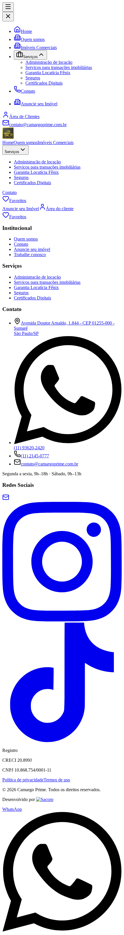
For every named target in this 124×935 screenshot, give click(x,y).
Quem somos (33, 39)
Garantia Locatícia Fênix (47, 72)
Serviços (12, 152)
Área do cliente (60, 208)
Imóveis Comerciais (39, 47)
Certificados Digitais (44, 83)
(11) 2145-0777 (35, 455)
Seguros (32, 77)
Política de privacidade (23, 779)
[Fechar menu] (8, 16)
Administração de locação (48, 62)
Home (26, 31)
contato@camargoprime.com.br (49, 463)
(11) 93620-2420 (29, 447)
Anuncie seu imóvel (32, 249)
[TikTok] (62, 740)
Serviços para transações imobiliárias (58, 67)
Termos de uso (57, 779)
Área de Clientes (24, 116)
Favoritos (17, 200)
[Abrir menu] (8, 7)
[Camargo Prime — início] (8, 137)
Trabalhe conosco (30, 254)
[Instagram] (62, 619)
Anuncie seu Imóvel (39, 103)
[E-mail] (5, 499)
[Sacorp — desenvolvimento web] (44, 799)
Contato (28, 91)
